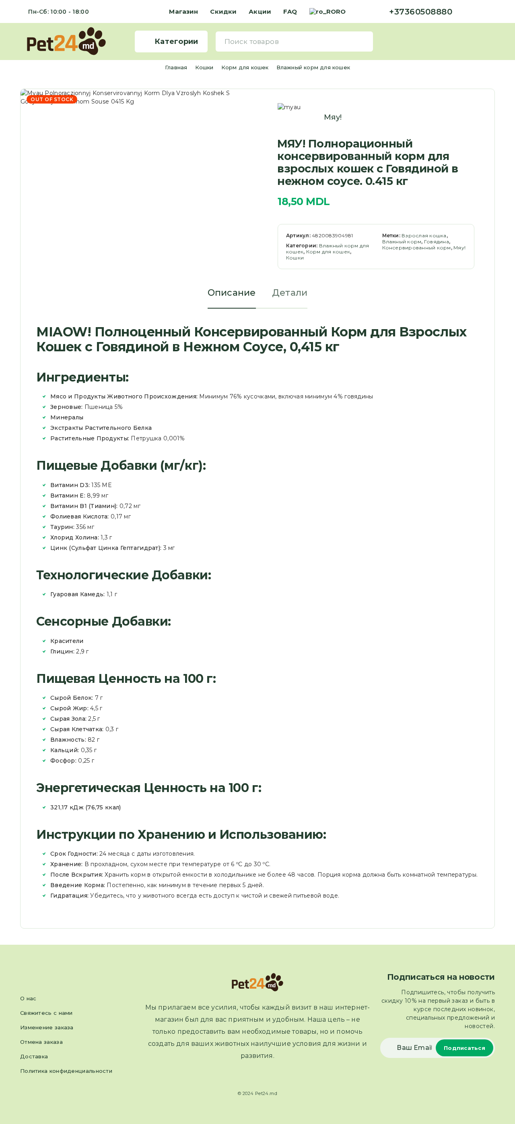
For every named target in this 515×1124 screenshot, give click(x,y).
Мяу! (333, 117)
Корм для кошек (245, 67)
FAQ (290, 11)
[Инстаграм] (479, 11)
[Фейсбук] (466, 11)
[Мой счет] (479, 41)
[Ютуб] (492, 11)
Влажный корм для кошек (313, 67)
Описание (232, 292)
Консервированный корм (416, 248)
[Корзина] (491, 41)
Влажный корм (402, 241)
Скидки (223, 11)
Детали (290, 292)
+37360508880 (420, 12)
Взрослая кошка (424, 235)
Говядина (436, 241)
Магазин (183, 11)
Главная (176, 67)
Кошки (204, 67)
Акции (260, 11)
